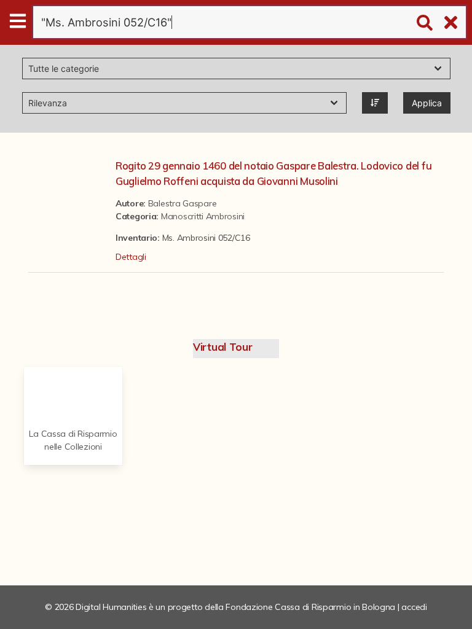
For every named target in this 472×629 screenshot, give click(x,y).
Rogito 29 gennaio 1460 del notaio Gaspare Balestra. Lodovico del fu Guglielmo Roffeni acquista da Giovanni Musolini (273, 173)
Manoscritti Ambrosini (203, 216)
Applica (427, 103)
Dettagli (131, 256)
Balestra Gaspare (182, 203)
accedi (414, 606)
